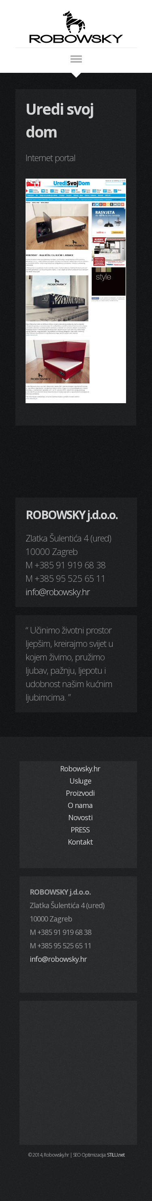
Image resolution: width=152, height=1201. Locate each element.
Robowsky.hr (80, 768)
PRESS (80, 829)
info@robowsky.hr (58, 591)
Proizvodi (80, 793)
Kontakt (80, 842)
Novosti (80, 817)
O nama (80, 805)
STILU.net (115, 1154)
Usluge (80, 781)
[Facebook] (76, 1174)
